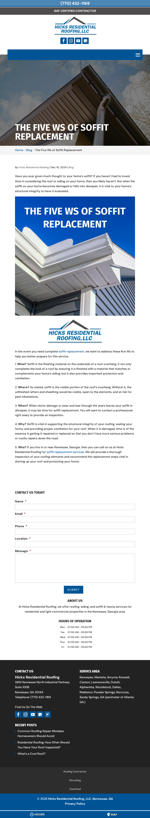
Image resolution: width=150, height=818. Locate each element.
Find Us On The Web (28, 707)
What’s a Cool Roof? (31, 754)
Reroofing (75, 780)
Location (23, 539)
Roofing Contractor (75, 771)
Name (20, 501)
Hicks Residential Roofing (34, 167)
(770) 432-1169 (75, 3)
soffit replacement (71, 351)
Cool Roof (75, 789)
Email (20, 514)
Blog (71, 167)
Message (23, 551)
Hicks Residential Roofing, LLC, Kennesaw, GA (80, 799)
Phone (21, 526)
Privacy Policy (75, 804)
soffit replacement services (65, 452)
